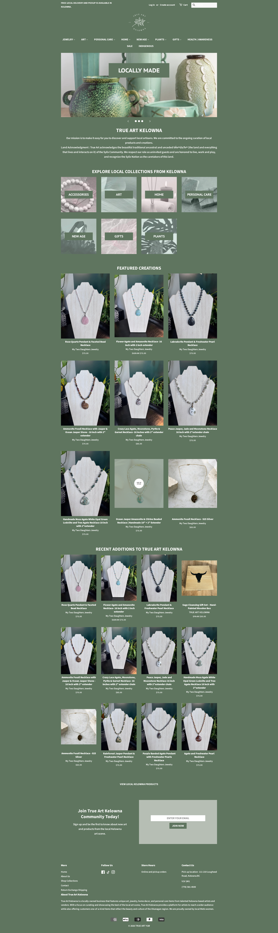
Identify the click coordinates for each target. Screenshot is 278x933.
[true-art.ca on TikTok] (108, 873)
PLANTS (160, 39)
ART (83, 39)
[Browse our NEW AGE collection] (78, 239)
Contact (65, 885)
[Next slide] (149, 121)
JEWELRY (67, 39)
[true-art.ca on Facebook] (103, 873)
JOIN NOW (178, 826)
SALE (130, 46)
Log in (152, 5)
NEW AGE (142, 39)
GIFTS (176, 39)
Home (64, 872)
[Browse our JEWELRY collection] (78, 198)
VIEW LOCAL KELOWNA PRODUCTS (139, 784)
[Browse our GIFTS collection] (119, 239)
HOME (125, 39)
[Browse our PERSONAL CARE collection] (199, 198)
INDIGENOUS (146, 46)
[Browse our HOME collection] (159, 198)
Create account (167, 5)
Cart (185, 5)
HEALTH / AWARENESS (200, 39)
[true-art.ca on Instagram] (113, 873)
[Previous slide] (128, 121)
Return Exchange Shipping (74, 890)
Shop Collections (69, 881)
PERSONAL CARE (103, 39)
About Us (65, 876)
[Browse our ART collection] (119, 198)
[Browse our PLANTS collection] (159, 239)
